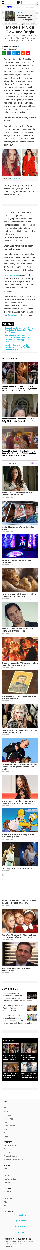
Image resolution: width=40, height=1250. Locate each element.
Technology (8, 1119)
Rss (21, 1232)
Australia (7, 1191)
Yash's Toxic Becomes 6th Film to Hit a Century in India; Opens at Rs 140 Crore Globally (29, 1078)
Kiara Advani (14, 275)
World (6, 1111)
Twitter (22, 1221)
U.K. (5, 1202)
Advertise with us (10, 1145)
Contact (7, 1183)
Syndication (8, 1152)
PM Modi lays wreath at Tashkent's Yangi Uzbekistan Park (12, 1008)
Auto (5, 1129)
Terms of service (10, 1156)
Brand (6, 1172)
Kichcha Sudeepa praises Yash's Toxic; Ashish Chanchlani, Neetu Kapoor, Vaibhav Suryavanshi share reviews (19, 388)
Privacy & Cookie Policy (13, 1159)
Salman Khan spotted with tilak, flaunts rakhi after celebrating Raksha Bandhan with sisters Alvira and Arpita (19, 453)
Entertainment (9, 1126)
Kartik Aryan (13, 315)
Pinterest (22, 1226)
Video (6, 1136)
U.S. (5, 1206)
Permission (8, 1149)
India (6, 1104)
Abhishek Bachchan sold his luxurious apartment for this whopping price (17, 347)
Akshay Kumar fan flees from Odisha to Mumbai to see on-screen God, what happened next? (17, 338)
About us (7, 1168)
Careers (7, 1175)
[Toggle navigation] (3, 2)
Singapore (8, 1198)
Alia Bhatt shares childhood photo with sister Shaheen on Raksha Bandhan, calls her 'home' (19, 421)
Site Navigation (10, 1179)
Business (7, 1115)
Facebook (22, 1215)
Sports (6, 1122)
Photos (6, 1133)
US (5, 1108)
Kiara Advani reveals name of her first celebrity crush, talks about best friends (19, 330)
